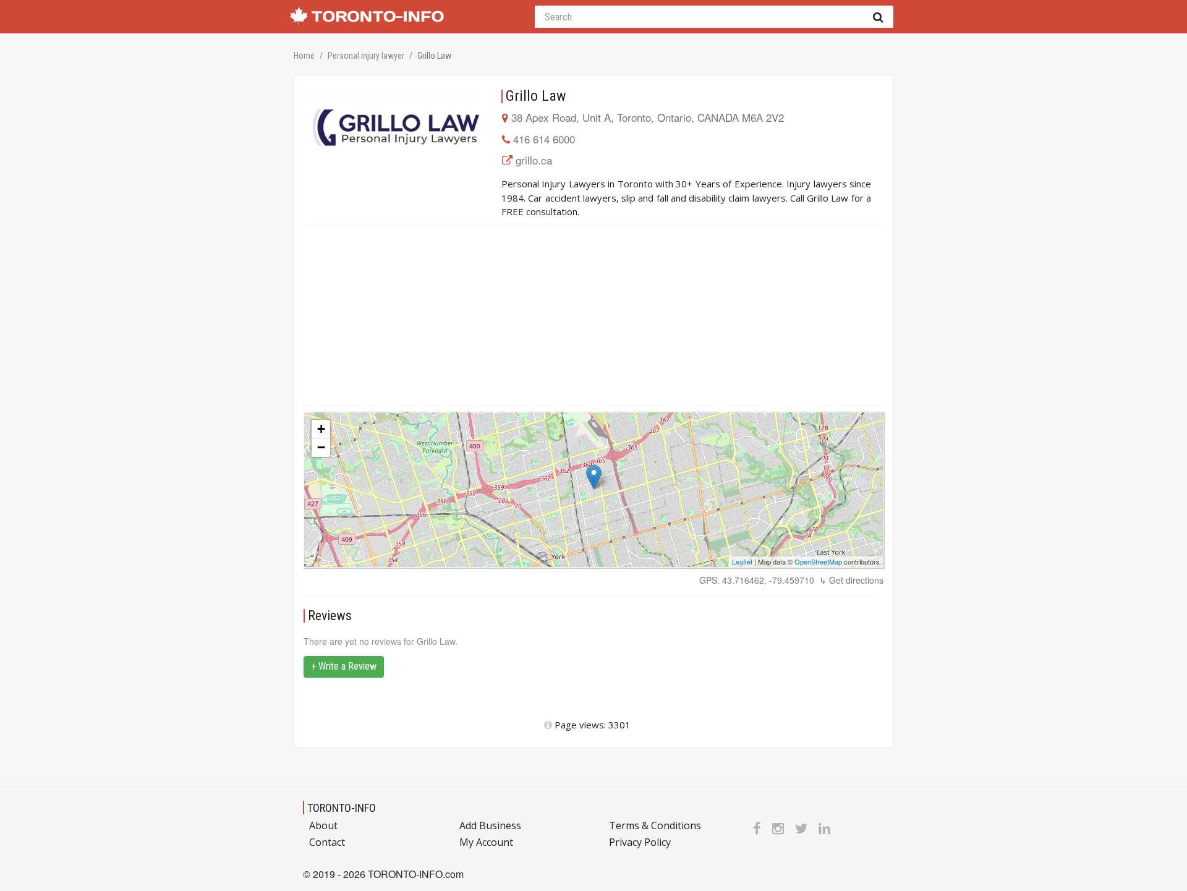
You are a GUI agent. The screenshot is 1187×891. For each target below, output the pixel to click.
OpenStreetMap (818, 561)
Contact (327, 842)
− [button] (321, 447)
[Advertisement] (593, 315)
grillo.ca (534, 160)
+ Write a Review (344, 666)
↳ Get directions (851, 580)
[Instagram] (778, 828)
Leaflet (742, 561)
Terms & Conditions (655, 825)
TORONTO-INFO (341, 807)
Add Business (490, 825)
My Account (486, 842)
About (323, 825)
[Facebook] (757, 828)
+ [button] (321, 429)
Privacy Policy (640, 842)
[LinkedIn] (824, 828)
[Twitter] (801, 828)
